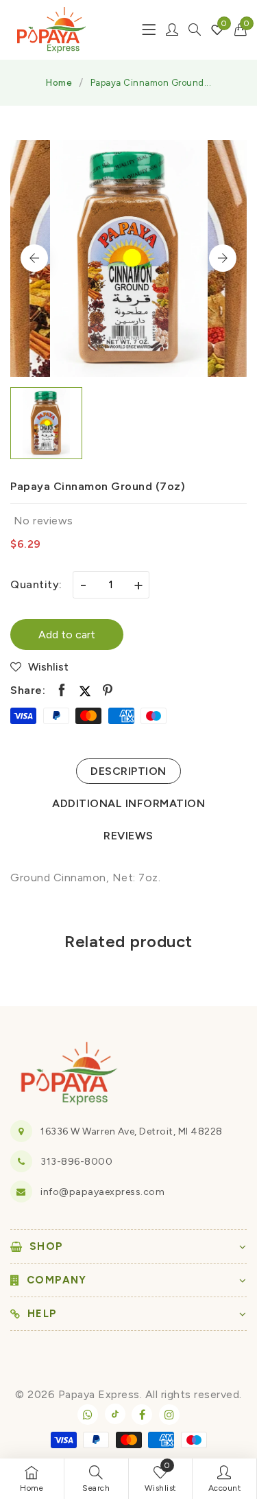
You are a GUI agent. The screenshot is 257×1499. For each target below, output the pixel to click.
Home (59, 83)
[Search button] (194, 29)
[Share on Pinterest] (107, 690)
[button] (240, 29)
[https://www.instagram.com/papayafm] (169, 1414)
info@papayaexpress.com (102, 1192)
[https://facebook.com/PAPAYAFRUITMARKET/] (142, 1414)
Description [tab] (128, 771)
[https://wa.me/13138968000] (87, 1414)
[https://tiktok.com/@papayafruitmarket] (115, 1414)
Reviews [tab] (128, 835)
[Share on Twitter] (85, 690)
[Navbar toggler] (149, 29)
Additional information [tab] (128, 803)
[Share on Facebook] (62, 690)
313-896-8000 (76, 1161)
